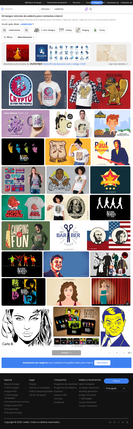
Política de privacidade (41, 391)
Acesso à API (60, 394)
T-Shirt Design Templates (11, 396)
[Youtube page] (123, 422)
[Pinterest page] (118, 422)
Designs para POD (13, 405)
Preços (32, 384)
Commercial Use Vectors (16, 401)
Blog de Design (11, 384)
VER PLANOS (102, 362)
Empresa (58, 391)
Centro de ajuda (37, 394)
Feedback (59, 402)
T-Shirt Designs (11, 387)
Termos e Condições (39, 387)
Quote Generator (88, 402)
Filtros (9, 37)
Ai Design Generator (89, 387)
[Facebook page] (114, 422)
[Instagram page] (110, 422)
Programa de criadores (66, 384)
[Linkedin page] (127, 422)
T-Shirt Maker (85, 398)
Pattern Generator (88, 405)
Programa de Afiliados (65, 387)
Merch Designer (87, 384)
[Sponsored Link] (18, 53)
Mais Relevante (25, 37)
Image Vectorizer (87, 394)
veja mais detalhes (117, 64)
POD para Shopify (13, 412)
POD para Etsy (11, 409)
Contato (58, 398)
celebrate (26, 24)
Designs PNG (10, 391)
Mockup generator (88, 391)
